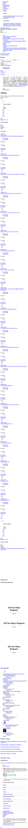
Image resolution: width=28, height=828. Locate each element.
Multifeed (5, 687)
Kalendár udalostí (6, 37)
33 (3, 109)
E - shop (5, 9)
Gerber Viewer (15, 16)
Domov (4, 815)
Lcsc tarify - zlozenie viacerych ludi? (10, 724)
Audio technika (6, 708)
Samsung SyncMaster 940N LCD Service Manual (11, 193)
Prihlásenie (3, 71)
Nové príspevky (6, 36)
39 (3, 116)
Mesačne (5, 38)
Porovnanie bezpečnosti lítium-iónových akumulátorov (12, 751)
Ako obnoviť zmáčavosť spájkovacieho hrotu (10, 746)
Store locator (5, 1)
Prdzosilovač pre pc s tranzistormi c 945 (11, 705)
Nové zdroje (12, 41)
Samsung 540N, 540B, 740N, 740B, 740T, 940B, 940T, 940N (13, 366)
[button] (2, 30)
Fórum (4, 784)
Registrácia (3, 74)
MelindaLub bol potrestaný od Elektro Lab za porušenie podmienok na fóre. (13, 674)
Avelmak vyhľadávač (16, 25)
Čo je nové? (5, 39)
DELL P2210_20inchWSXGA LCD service (10, 347)
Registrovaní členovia (7, 48)
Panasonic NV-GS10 (7, 732)
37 (3, 114)
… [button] (3, 101)
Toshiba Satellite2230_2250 (6, 423)
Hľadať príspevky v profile (19, 49)
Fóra (4, 35)
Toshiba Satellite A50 (5, 461)
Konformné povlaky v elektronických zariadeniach (11, 744)
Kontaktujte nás (6, 808)
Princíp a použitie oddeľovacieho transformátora (10, 749)
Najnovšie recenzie (7, 45)
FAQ (4, 51)
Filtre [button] (2, 128)
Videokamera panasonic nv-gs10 (10, 716)
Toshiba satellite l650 (5, 500)
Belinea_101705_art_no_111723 (7, 269)
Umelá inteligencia (7, 697)
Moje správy (5, 803)
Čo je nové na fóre (7, 805)
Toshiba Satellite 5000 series (6, 385)
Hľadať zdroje (14, 45)
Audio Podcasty (6, 5)
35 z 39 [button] (6, 119)
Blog (4, 3)
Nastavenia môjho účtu (8, 801)
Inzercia (4, 2)
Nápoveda (5, 814)
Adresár (4, 43)
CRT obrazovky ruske (7, 711)
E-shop (4, 791)
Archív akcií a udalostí (19, 38)
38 (3, 115)
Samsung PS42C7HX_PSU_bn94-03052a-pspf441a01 (12, 136)
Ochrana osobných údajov (8, 813)
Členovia (5, 46)
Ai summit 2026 (6, 693)
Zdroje (4, 44)
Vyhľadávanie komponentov (9, 23)
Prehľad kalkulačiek (7, 16)
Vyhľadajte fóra (13, 36)
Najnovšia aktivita (7, 42)
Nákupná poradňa (6, 728)
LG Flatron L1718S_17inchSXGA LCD (9, 328)
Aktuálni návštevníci (22, 48)
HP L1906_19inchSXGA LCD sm (8, 250)
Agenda (13, 38)
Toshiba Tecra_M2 (4, 481)
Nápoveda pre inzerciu (7, 794)
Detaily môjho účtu (7, 798)
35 (3, 111)
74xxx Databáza (11, 24)
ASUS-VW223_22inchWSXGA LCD (8, 309)
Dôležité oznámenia (7, 678)
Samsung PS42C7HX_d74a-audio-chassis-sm (10, 155)
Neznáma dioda (6, 699)
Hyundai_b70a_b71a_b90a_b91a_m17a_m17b (10, 212)
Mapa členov (15, 48)
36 (3, 112)
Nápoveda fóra (6, 6)
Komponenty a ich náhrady (8, 702)
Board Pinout (6, 17)
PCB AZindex (12, 17)
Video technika (6, 720)
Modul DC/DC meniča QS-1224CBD (8, 753)
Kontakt (4, 7)
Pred (1, 98)
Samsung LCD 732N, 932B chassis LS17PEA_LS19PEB (13, 174)
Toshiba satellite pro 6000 (6, 442)
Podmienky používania (8, 812)
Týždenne (9, 38)
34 (3, 110)
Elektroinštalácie (6, 685)
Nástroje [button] (5, 10)
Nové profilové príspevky (20, 41)
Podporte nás (5, 8)
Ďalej (2, 118)
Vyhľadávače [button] (6, 18)
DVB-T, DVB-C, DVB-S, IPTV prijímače (12, 691)
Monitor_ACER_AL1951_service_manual (9, 231)
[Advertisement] (14, 564)
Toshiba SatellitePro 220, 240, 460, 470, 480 (10, 404)
